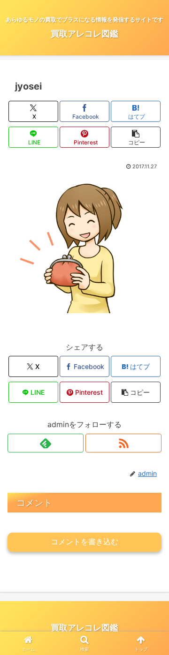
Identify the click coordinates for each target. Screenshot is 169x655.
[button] (136, 137)
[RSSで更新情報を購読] (123, 443)
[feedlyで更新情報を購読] (46, 443)
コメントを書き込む (84, 542)
